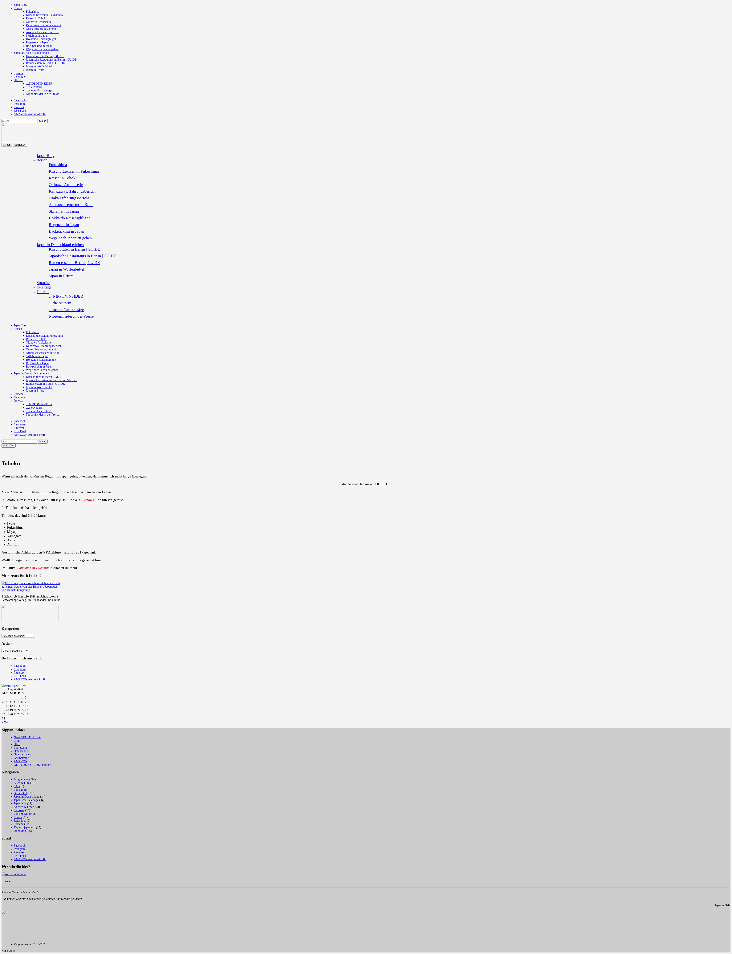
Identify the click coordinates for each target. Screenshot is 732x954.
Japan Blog (20, 4)
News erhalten (22, 754)
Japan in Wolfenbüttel (39, 66)
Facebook (20, 100)
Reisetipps (20, 820)
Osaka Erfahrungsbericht (41, 28)
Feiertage (19, 76)
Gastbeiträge (21, 757)
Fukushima (32, 11)
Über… (18, 80)
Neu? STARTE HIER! (27, 737)
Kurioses (19, 810)
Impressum (20, 747)
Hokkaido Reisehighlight (41, 39)
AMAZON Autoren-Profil (30, 114)
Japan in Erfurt (35, 69)
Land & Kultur (23, 813)
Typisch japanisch (24, 827)
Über (17, 744)
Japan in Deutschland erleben (31, 52)
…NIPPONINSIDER (39, 83)
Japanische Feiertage (26, 800)
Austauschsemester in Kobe (42, 32)
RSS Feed (20, 110)
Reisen (18, 8)
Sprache (18, 73)
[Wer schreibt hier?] (14, 874)
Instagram (20, 103)
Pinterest (19, 107)
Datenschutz (21, 751)
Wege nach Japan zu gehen (42, 49)
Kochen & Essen (24, 806)
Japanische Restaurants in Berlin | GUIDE (51, 59)
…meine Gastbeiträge (39, 90)
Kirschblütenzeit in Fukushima (44, 15)
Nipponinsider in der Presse (42, 93)
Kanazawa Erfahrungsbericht (43, 25)
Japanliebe (20, 803)
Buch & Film (22, 782)
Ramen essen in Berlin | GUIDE (45, 63)
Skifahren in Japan (37, 35)
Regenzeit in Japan (37, 42)
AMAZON (20, 761)
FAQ (17, 786)
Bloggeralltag (22, 779)
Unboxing (20, 830)
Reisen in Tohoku (36, 18)
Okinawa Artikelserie (38, 21)
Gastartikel (20, 793)
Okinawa (88, 500)
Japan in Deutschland (26, 796)
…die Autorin (34, 87)
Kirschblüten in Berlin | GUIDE (45, 56)
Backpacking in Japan (39, 45)
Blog (17, 740)
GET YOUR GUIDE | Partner (32, 764)
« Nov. (6, 722)
